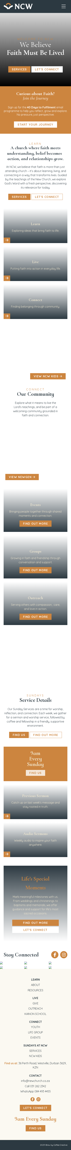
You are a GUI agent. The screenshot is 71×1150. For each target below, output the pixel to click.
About (35, 985)
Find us (35, 1128)
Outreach (35, 1008)
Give (35, 1003)
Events (35, 1037)
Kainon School (35, 1014)
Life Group (35, 1032)
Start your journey (35, 124)
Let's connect (47, 69)
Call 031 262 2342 (35, 1086)
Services (19, 69)
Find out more (35, 523)
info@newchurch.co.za (35, 1081)
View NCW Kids (46, 376)
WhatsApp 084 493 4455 (35, 1091)
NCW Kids (35, 1056)
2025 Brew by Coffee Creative (53, 1145)
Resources (35, 990)
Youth (35, 1027)
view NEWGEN (21, 477)
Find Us (19, 735)
